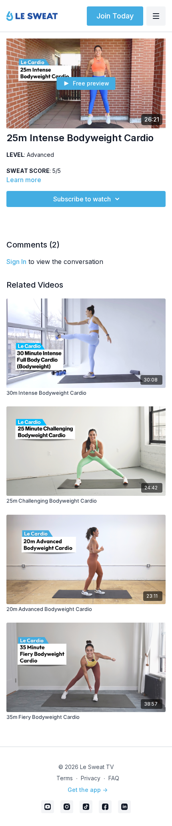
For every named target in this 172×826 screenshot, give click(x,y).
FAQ (113, 778)
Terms (64, 778)
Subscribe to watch (82, 199)
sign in (16, 262)
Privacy (90, 778)
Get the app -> (88, 789)
